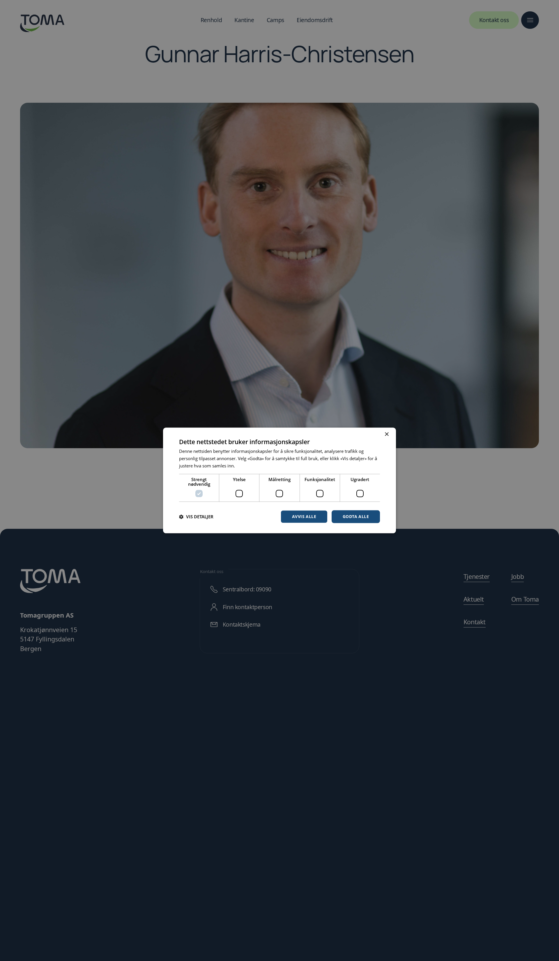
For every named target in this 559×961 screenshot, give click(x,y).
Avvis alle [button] (304, 516)
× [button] (386, 434)
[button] (196, 516)
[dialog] (279, 480)
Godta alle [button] (356, 516)
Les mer (244, 466)
